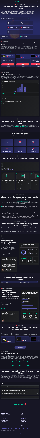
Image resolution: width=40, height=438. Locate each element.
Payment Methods (4, 420)
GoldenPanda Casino (23, 55)
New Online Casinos (4, 416)
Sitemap (22, 425)
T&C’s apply (8, 66)
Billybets (22, 413)
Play (8, 64)
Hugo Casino (23, 410)
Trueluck (22, 412)
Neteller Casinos (4, 421)
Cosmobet (23, 416)
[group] (8, 339)
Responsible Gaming (24, 422)
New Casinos (20, 51)
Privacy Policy (23, 421)
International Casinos (5, 414)
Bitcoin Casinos (4, 422)
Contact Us (23, 420)
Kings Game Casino (10, 55)
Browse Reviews (20, 347)
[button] (12, 68)
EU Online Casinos (4, 413)
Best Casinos (13, 51)
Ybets (22, 414)
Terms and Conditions (25, 424)
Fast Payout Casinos (5, 410)
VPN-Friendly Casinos (5, 412)
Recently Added (28, 51)
